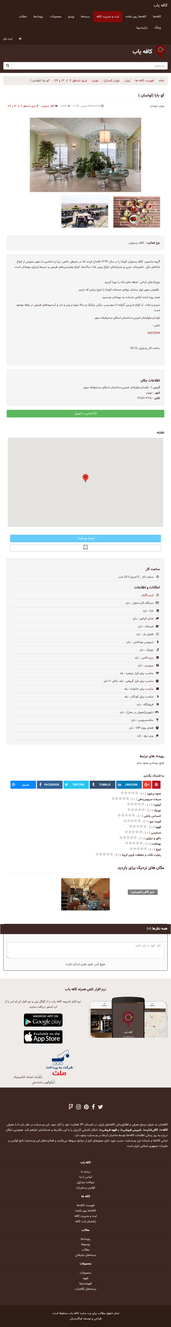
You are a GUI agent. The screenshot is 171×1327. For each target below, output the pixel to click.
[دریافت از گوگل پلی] (43, 1020)
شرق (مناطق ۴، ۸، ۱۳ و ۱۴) (22, 106)
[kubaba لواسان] (84, 212)
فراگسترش (76, 1318)
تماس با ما (85, 1177)
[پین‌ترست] (86, 1107)
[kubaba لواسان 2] (136, 212)
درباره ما (85, 1171)
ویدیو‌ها (85, 1244)
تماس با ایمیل (84, 413)
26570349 (153, 333)
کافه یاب (161, 5)
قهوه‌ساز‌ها (85, 1283)
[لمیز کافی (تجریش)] (85, 894)
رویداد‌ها (85, 1239)
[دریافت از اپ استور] (43, 1037)
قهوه (85, 1278)
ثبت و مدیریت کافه (85, 1216)
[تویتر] (100, 1107)
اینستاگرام (147, 595)
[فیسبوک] (93, 1107)
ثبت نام (7, 39)
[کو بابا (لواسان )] (85, 155)
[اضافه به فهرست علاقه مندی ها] (85, 548)
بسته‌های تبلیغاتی (85, 1255)
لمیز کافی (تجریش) (142, 892)
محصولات (85, 1273)
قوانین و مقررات (85, 1187)
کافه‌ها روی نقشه (85, 1210)
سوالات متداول (85, 1182)
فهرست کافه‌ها (85, 1205)
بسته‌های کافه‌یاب (85, 1289)
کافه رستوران (48, 106)
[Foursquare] (71, 1107)
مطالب (86, 1249)
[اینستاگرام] (78, 1107)
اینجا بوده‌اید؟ (85, 538)
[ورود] (20, 39)
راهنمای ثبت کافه (85, 1221)
